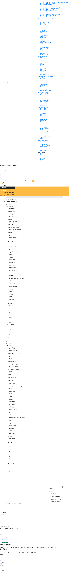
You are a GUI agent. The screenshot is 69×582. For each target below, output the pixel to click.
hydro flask (15, 270)
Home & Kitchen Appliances (63, 2)
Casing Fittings (43, 110)
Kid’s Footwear (43, 85)
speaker (13, 294)
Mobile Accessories (44, 48)
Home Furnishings (43, 25)
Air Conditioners (43, 33)
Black (9, 305)
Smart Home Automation (45, 53)
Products (10, 484)
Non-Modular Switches (44, 116)
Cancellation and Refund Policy (31, 552)
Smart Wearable (43, 37)
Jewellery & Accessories (60, 7)
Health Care (42, 71)
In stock (9, 204)
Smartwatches (43, 41)
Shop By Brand (43, 60)
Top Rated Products (4, 548)
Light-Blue (10, 317)
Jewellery (42, 77)
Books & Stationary (58, 10)
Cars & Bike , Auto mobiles (62, 13)
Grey (9, 312)
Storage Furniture (43, 149)
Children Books (43, 102)
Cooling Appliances (44, 35)
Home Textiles (43, 27)
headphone (15, 267)
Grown (9, 314)
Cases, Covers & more (44, 47)
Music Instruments (43, 132)
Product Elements (44, 547)
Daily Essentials (43, 68)
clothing (13, 252)
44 (10, 329)
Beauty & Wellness (57, 5)
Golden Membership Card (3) (11, 189)
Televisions (42, 30)
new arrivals (15, 286)
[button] (11, 194)
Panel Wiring (42, 114)
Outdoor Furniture (43, 144)
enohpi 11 (14, 262)
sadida (12, 289)
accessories (15, 243)
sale (11, 291)
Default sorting (54, 493)
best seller (15, 246)
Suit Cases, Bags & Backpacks (46, 90)
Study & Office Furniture (45, 145)
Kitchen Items (43, 19)
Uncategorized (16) (9, 196)
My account (42, 158)
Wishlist (41, 157)
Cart (41, 160)
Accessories (42, 38)
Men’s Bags (42, 86)
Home (41, 153)
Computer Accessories (44, 46)
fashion (13, 264)
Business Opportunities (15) (10, 187)
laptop (12, 275)
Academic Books (43, 105)
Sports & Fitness (56, 15)
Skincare (42, 63)
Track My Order (43, 163)
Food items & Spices (13, 221)
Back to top (2, 576)
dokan (12, 257)
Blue (9, 307)
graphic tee (15, 265)
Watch (12, 301)
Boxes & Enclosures (44, 118)
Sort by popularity (54, 494)
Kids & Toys (53, 9)
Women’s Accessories (44, 79)
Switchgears (42, 115)
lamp (11, 273)
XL (10, 337)
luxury (12, 280)
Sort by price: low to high (56, 499)
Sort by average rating (55, 496)
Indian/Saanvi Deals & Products (15, 229)
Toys (41, 94)
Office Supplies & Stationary (45, 103)
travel (12, 297)
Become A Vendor (43, 161)
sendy (12, 293)
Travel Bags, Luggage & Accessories (47, 89)
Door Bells (42, 121)
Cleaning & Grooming (44, 128)
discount (13, 256)
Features (9, 547)
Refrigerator (42, 32)
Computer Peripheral (44, 44)
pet (10, 288)
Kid (10, 272)
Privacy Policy (11, 552)
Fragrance (42, 65)
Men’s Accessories (43, 78)
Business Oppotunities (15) (10, 199)
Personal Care (43, 70)
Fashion (10, 219)
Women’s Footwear (44, 84)
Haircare (42, 64)
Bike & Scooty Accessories (45, 129)
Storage (41, 49)
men (11, 281)
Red (9, 319)
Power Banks (42, 52)
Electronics (53, 3)
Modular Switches (43, 119)
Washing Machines (43, 31)
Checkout (42, 159)
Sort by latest (54, 498)
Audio (41, 36)
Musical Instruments (58, 14)
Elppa (12, 260)
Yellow (9, 322)
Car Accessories (43, 126)
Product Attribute (26, 547)
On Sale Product (14, 547)
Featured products (11, 203)
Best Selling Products (4, 547)
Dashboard (42, 155)
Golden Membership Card (14, 226)
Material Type (43, 150)
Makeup (41, 69)
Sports (41, 137)
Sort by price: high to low (56, 501)
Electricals (53, 11)
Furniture (52, 16)
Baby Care (42, 95)
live (10, 276)
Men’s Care (42, 74)
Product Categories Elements (35, 547)
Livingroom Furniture (44, 143)
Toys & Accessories (44, 93)
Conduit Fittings (43, 109)
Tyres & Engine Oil (43, 127)
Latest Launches (43, 58)
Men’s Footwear (43, 83)
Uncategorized (12, 208)
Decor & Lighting (43, 24)
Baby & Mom (42, 73)
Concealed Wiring (43, 112)
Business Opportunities (13, 213)
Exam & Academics (44, 101)
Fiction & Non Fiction (44, 100)
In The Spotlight (43, 57)
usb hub (13, 299)
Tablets (41, 43)
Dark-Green (10, 310)
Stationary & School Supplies (45, 99)
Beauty (41, 66)
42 (10, 328)
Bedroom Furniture (43, 141)
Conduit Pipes (43, 108)
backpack (14, 244)
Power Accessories (44, 120)
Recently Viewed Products (53, 547)
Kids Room (42, 147)
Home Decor (42, 23)
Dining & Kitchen (43, 146)
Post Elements (20, 547)
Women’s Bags (43, 87)
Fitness (41, 138)
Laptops (11, 234)
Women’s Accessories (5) (10, 194)
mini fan (13, 284)
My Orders (42, 154)
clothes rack (15, 251)
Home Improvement (44, 21)
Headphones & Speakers (45, 40)
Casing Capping (43, 113)
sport (12, 296)
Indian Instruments (43, 134)
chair (11, 249)
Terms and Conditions (4, 552)
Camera (41, 50)
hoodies (13, 268)
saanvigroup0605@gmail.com (5, 539)
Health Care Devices (44, 54)
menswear (15, 283)
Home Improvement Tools (45, 22)
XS (10, 339)
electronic (14, 259)
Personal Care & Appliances (45, 42)
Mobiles (51, 4)
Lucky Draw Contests (21, 278)
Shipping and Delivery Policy (19, 552)
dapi (11, 254)
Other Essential (43, 122)
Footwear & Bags (56, 8)
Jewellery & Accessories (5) (10, 192)
